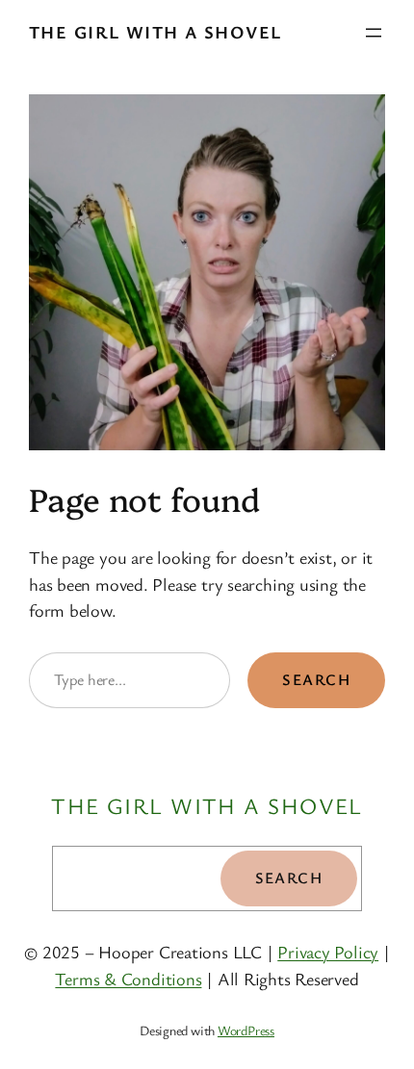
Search (316, 679)
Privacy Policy (327, 951)
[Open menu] (373, 32)
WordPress (246, 1030)
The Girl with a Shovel (155, 31)
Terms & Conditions (128, 978)
